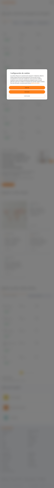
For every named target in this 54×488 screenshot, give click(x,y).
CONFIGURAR (27, 95)
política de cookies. (35, 83)
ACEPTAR (27, 87)
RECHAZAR (27, 91)
